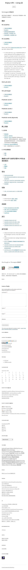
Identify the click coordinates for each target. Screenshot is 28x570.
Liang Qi (10, 343)
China (8, 450)
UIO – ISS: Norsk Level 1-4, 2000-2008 (13, 191)
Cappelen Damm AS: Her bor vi (11, 223)
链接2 (16, 198)
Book (4, 450)
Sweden (4, 463)
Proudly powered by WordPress (8, 567)
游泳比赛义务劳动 (5, 398)
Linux (8, 454)
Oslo (11, 458)
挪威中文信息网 (5, 538)
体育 (3, 425)
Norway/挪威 (9, 408)
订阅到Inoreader (7, 362)
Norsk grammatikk (8, 175)
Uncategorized (5, 423)
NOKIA (9, 457)
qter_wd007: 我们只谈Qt (7, 518)
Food (3, 453)
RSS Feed (6, 360)
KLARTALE (6, 213)
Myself (4, 457)
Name (3, 308)
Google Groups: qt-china (7, 512)
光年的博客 (4, 548)
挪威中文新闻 (4, 540)
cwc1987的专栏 (5, 506)
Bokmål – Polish (8, 137)
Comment (4, 292)
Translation (19, 463)
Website (4, 319)
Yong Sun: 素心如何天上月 (7, 490)
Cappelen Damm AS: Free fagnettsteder (13, 244)
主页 (5, 164)
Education (16, 451)
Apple (8, 448)
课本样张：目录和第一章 (9, 33)
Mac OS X (13, 455)
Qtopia (18, 460)
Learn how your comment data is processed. (14, 329)
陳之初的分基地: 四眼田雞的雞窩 (8, 495)
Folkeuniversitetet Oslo (16, 47)
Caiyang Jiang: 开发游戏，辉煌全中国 (9, 504)
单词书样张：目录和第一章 (10, 35)
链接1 (13, 198)
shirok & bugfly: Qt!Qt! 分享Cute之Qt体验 (10, 519)
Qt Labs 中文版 (5, 516)
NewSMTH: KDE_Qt (6, 514)
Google (16, 453)
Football (7, 453)
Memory (19, 455)
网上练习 (6, 30)
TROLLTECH (5, 465)
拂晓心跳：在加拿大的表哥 (7, 492)
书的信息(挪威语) (8, 28)
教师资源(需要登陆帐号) (9, 31)
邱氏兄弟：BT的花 (5, 494)
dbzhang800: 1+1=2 (6, 507)
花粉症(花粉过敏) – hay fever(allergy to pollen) (11, 393)
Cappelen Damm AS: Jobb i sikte (12, 222)
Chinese (12, 450)
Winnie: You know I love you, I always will (10, 488)
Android (4, 448)
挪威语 (5, 166)
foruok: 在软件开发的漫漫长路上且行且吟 (10, 511)
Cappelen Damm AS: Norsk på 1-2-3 (12, 225)
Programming (7, 460)
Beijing (16, 448)
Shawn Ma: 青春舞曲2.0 (7, 485)
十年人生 (3, 530)
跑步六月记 (8, 406)
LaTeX (3, 455)
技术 (3, 429)
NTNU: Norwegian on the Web (11, 207)
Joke (20, 453)
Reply (3, 279)
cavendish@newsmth (6, 345)
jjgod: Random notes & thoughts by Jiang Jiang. (12, 482)
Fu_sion (3, 410)
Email (3, 313)
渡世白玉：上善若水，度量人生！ (9, 521)
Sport (18, 462)
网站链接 (6, 134)
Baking (12, 448)
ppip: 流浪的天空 (5, 483)
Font (22, 451)
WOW (19, 465)
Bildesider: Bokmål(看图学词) (11, 144)
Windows (14, 465)
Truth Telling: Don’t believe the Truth (9, 487)
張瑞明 (3, 406)
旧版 (5, 155)
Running (22, 460)
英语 (5, 168)
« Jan (3, 382)
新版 (5, 153)
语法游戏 (6, 184)
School (3, 462)
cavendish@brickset (6, 352)
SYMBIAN (9, 463)
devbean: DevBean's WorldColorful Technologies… (12, 509)
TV (9, 465)
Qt (14, 460)
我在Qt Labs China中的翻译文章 (8, 473)
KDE (22, 453)
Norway (15, 456)
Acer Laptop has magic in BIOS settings (10, 394)
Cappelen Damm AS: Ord (10, 220)
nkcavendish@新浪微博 (7, 346)
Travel (24, 463)
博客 (3, 427)
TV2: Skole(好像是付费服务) (10, 211)
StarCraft (22, 462)
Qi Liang (11, 267)
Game (11, 453)
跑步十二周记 (9, 411)
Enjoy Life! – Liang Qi (14, 3)
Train (13, 463)
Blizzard (20, 448)
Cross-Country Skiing (7, 451)
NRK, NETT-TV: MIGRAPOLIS (11, 209)
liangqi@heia (4, 350)
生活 (3, 430)
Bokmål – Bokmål (8, 135)
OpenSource (5, 458)
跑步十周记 (9, 410)
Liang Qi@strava (5, 348)
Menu (14, 6)
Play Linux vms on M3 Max (7, 396)
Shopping (8, 462)
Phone (15, 458)
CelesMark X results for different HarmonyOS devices (13, 391)
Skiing (14, 462)
